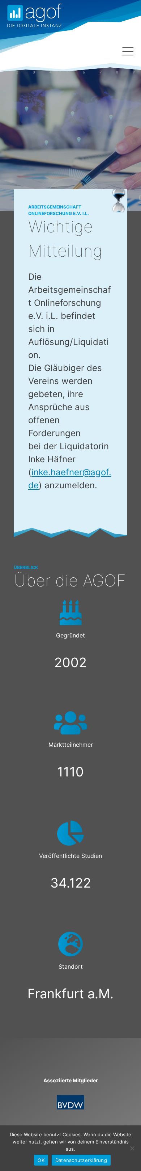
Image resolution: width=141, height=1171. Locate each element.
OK (41, 1160)
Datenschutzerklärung (81, 1160)
